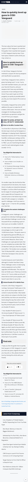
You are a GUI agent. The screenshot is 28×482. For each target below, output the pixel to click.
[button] (25, 479)
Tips (6, 406)
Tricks (8, 406)
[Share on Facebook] (13, 43)
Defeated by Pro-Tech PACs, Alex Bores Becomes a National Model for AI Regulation (14, 438)
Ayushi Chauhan (7, 21)
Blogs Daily (10, 401)
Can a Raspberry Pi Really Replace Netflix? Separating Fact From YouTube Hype (14, 422)
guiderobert (16, 401)
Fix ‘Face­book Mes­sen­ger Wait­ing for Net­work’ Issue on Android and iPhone (15, 168)
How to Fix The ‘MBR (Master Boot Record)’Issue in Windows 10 (14, 385)
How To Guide (15, 403)
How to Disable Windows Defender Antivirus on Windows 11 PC (14, 175)
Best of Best (5, 401)
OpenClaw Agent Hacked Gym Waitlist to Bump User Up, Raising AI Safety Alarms (14, 447)
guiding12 (8, 403)
